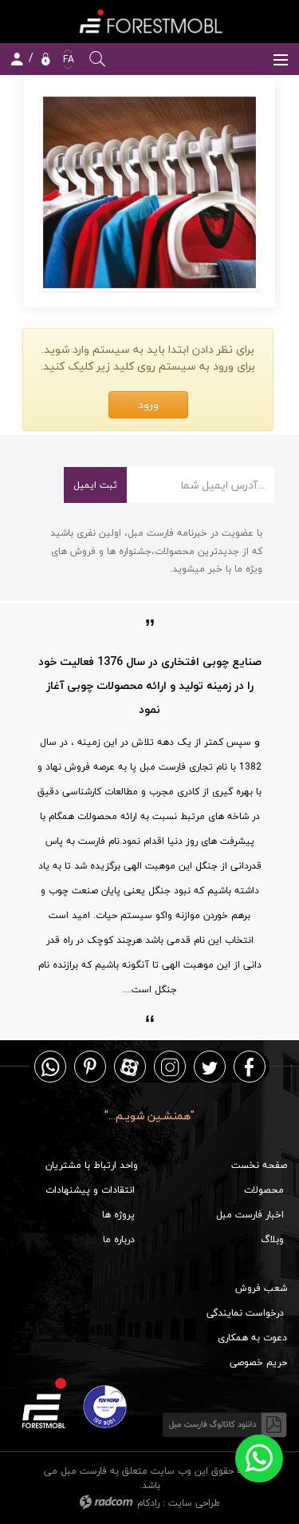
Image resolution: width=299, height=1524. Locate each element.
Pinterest (90, 1066)
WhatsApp (50, 1066)
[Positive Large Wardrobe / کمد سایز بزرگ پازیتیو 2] (149, 192)
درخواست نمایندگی (245, 1312)
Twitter (209, 1066)
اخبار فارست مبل (250, 1214)
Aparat (129, 1066)
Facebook (249, 1066)
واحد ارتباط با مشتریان (91, 1165)
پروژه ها (118, 1214)
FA (67, 59)
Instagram (170, 1066)
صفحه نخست (259, 1165)
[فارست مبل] (149, 21)
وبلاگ (272, 1239)
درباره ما (119, 1239)
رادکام (148, 1502)
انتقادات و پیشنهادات (90, 1190)
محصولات (264, 1190)
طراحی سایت (194, 1502)
